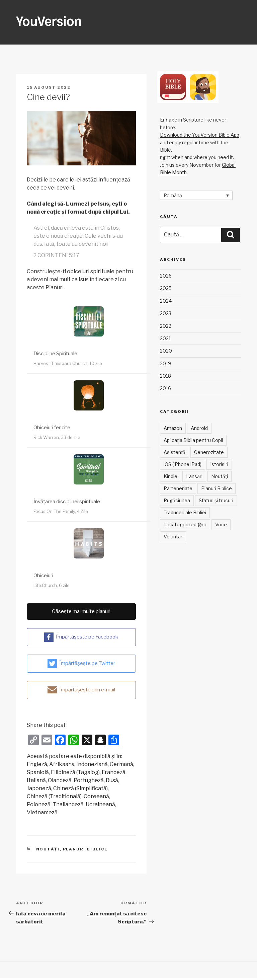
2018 (165, 376)
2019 (165, 363)
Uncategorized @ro (185, 524)
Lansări (194, 476)
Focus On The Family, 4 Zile (60, 511)
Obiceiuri (43, 576)
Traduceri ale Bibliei (185, 512)
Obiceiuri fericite (51, 428)
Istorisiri (219, 464)
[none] (196, 195)
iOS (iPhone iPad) (182, 464)
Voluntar (173, 536)
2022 (165, 326)
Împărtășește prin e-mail (87, 689)
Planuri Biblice (85, 849)
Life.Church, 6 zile (51, 585)
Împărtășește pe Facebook (87, 636)
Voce (221, 524)
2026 (166, 276)
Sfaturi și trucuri (216, 500)
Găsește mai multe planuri (81, 611)
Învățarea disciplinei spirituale (66, 502)
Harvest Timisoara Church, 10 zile (67, 363)
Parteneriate (178, 488)
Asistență (174, 452)
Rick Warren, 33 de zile (56, 437)
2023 (165, 313)
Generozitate (209, 452)
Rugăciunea (177, 500)
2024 (166, 301)
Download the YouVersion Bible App (199, 135)
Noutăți (48, 849)
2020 (166, 351)
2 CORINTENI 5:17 (56, 255)
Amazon (173, 428)
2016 (165, 388)
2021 (165, 338)
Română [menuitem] (173, 195)
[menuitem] (37, 764)
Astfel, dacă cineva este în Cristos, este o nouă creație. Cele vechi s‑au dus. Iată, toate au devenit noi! (78, 236)
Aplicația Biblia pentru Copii (193, 440)
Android (199, 428)
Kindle (170, 476)
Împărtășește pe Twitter (87, 663)
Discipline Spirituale (55, 354)
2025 (166, 288)
